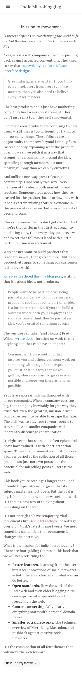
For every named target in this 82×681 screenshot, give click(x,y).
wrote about (25, 338)
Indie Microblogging (41, 7)
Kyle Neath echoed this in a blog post (32, 276)
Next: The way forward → (21, 663)
